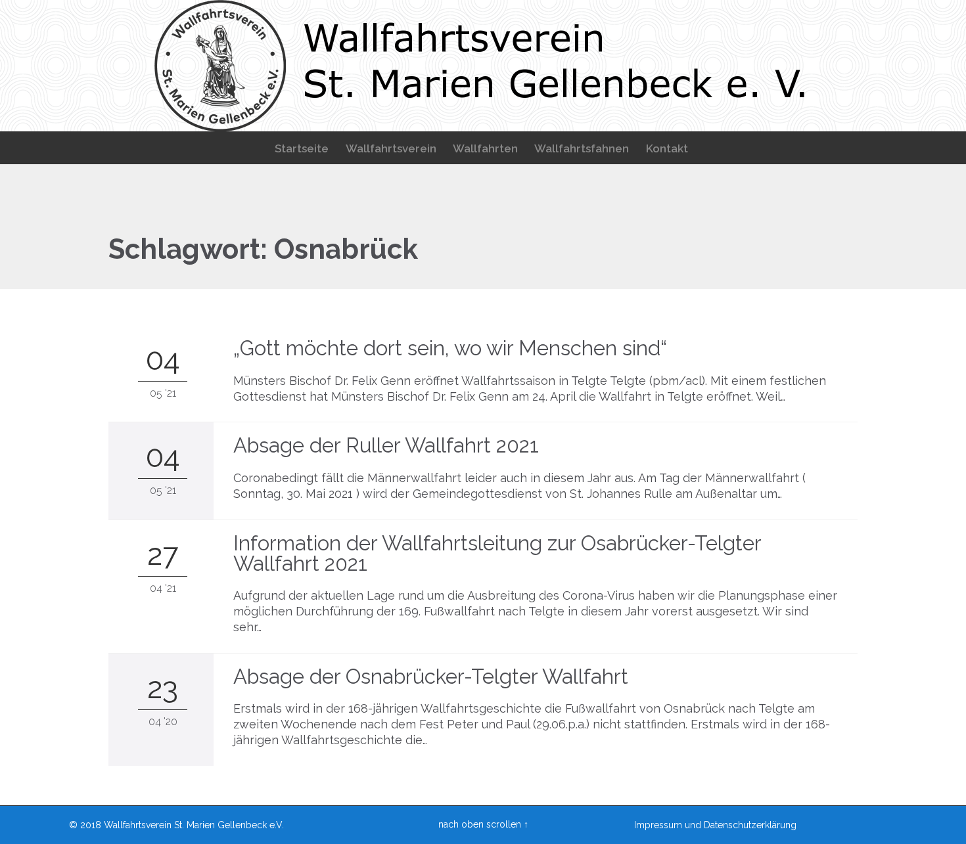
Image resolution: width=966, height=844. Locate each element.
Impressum (658, 825)
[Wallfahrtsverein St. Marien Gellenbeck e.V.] (483, 65)
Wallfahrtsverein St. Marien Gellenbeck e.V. (194, 825)
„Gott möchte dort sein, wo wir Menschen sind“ (450, 348)
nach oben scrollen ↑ (483, 824)
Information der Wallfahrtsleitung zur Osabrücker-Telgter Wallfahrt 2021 (497, 553)
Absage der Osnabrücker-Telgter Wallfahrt (430, 676)
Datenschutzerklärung (750, 825)
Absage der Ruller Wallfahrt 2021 (386, 445)
